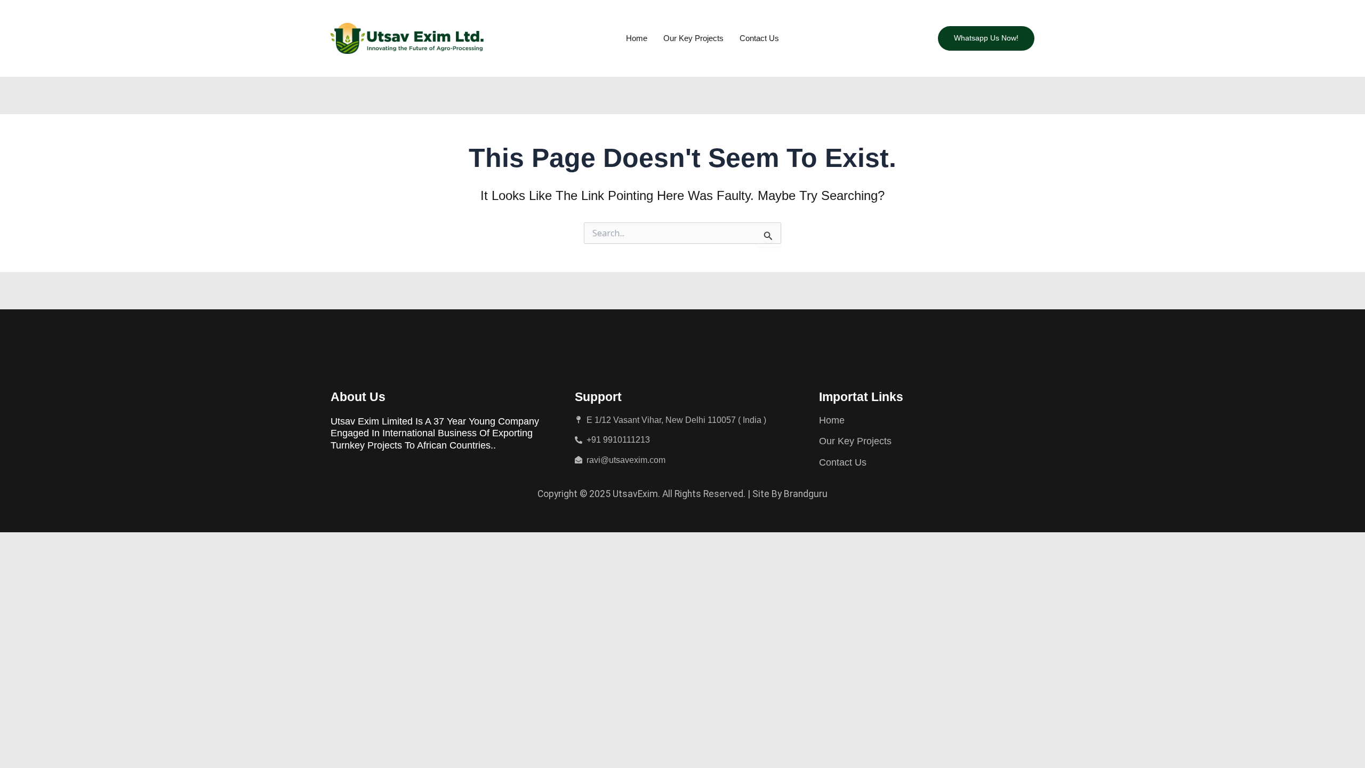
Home (636, 38)
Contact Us (759, 38)
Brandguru (806, 494)
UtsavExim (635, 494)
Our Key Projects (693, 38)
